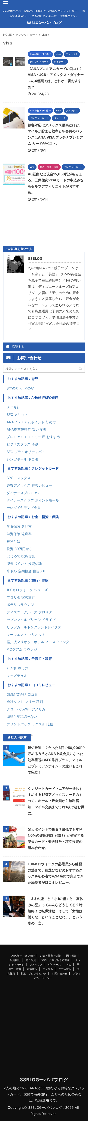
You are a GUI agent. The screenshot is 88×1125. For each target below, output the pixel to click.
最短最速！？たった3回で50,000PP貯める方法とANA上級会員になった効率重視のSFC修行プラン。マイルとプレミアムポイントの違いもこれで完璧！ (56, 760)
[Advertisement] (44, 1029)
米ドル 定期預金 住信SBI (26, 571)
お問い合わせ (59, 973)
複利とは (13, 541)
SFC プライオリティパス (26, 452)
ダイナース (54, 964)
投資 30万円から (19, 549)
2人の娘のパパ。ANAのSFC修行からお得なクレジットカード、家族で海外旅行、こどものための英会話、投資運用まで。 (44, 1094)
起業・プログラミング (33, 973)
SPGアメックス (19, 478)
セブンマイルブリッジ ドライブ (31, 619)
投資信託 (15, 960)
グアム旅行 (65, 969)
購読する (17, 346)
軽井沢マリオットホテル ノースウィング (38, 642)
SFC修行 (13, 407)
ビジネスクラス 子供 (22, 444)
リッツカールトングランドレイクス (34, 627)
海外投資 (31, 960)
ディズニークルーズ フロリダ (29, 612)
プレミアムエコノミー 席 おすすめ (33, 437)
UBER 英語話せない (22, 717)
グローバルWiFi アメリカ (26, 709)
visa (68, 964)
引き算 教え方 (17, 668)
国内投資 (71, 955)
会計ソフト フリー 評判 (25, 702)
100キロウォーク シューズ (27, 590)
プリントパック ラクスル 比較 (30, 724)
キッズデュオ (17, 675)
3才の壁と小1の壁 (20, 388)
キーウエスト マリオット (26, 634)
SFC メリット (17, 414)
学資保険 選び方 (19, 526)
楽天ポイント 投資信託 (24, 563)
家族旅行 (32, 969)
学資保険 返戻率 (19, 534)
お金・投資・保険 (50, 955)
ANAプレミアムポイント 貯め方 (31, 422)
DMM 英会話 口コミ (22, 694)
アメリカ (48, 969)
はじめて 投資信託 (21, 556)
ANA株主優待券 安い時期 (26, 429)
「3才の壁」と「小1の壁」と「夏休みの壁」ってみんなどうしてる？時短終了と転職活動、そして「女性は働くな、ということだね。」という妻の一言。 (55, 910)
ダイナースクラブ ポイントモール (33, 500)
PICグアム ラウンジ (22, 649)
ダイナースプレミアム (24, 493)
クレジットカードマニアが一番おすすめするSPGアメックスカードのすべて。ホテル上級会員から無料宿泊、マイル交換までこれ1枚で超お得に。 (56, 800)
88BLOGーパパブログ (44, 23)
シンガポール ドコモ (22, 459)
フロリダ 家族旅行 (21, 597)
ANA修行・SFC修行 (23, 955)
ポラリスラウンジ (20, 604)
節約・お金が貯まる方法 (55, 960)
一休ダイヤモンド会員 (24, 507)
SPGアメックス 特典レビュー (29, 485)
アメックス (36, 964)
